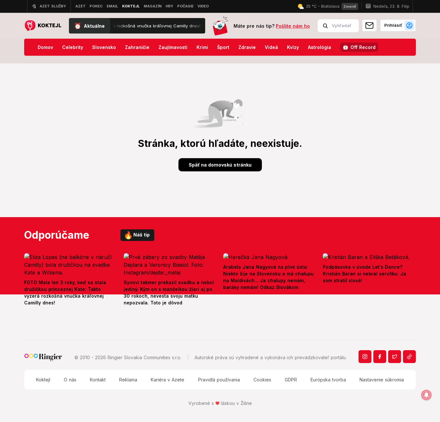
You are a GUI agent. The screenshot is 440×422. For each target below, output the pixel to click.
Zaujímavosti (172, 47)
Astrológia (319, 47)
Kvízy (293, 47)
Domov (45, 47)
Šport (223, 47)
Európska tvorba (328, 379)
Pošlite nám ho (293, 26)
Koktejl (43, 379)
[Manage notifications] (426, 395)
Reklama (128, 379)
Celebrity (72, 47)
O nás (70, 379)
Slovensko (104, 47)
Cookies (262, 379)
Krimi (202, 47)
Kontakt (98, 379)
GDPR (291, 379)
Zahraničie (137, 47)
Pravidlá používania (219, 379)
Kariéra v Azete (167, 379)
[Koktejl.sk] (42, 26)
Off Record (363, 47)
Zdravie (247, 47)
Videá (271, 47)
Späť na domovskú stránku (220, 165)
